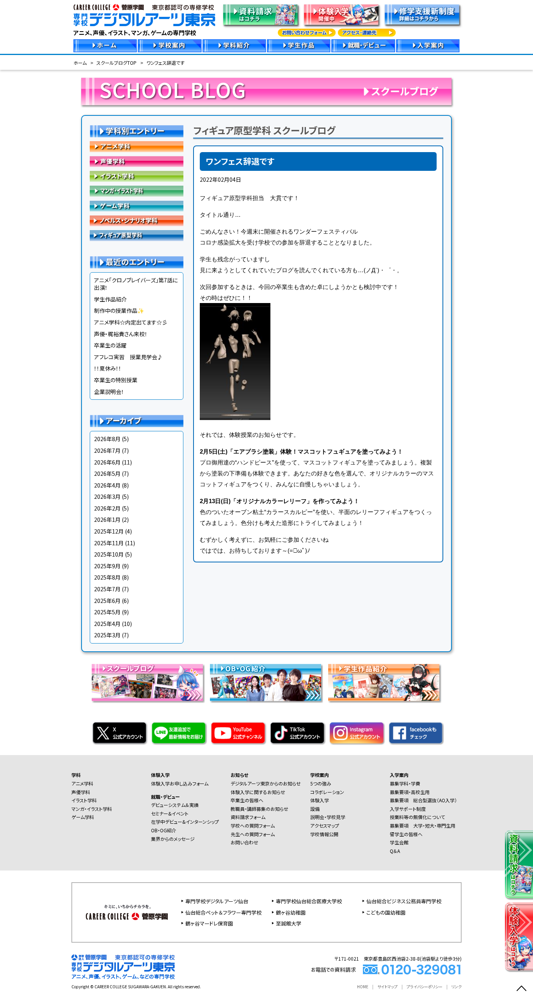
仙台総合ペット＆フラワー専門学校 (223, 912)
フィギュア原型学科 (136, 235)
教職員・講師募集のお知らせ (259, 808)
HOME (362, 986)
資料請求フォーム (248, 817)
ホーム (80, 62)
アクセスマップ (324, 825)
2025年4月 (107, 624)
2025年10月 (109, 554)
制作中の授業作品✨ (119, 310)
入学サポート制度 (408, 808)
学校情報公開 (324, 834)
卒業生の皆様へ (247, 800)
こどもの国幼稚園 (385, 912)
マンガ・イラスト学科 (136, 191)
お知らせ (239, 774)
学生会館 (399, 842)
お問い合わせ (244, 842)
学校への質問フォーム (253, 825)
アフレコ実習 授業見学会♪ (128, 357)
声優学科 (136, 161)
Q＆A (395, 851)
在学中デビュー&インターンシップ (185, 821)
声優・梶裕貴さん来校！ (120, 334)
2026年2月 (107, 508)
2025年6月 (107, 601)
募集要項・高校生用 (410, 792)
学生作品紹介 (110, 299)
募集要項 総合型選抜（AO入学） (423, 800)
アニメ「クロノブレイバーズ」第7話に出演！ (136, 284)
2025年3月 (107, 635)
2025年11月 (109, 543)
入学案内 (399, 774)
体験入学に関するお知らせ (258, 792)
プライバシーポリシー (424, 986)
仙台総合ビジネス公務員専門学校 (403, 901)
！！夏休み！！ (107, 368)
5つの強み (320, 783)
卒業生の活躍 (110, 345)
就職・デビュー (165, 796)
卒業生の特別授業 (115, 380)
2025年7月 (107, 589)
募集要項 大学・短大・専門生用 (422, 825)
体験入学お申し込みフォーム (179, 783)
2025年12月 (109, 531)
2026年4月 (107, 485)
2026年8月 (107, 439)
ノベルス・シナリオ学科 (136, 220)
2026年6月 (107, 462)
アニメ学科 (136, 146)
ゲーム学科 (136, 205)
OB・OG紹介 (163, 830)
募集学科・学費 (405, 783)
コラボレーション (327, 792)
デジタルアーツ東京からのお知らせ (266, 783)
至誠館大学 (288, 923)
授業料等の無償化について (417, 817)
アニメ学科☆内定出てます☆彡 (130, 322)
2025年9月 (107, 566)
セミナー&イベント (169, 813)
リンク (456, 986)
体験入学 (160, 774)
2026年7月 (107, 450)
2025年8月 (107, 577)
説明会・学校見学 (327, 817)
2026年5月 (107, 473)
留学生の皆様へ (406, 834)
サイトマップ (387, 986)
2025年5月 (107, 612)
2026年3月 (107, 496)
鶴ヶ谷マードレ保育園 (209, 923)
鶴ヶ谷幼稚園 (291, 912)
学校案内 (319, 774)
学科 (76, 774)
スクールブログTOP (116, 62)
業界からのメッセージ (173, 838)
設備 (315, 808)
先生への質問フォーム (253, 834)
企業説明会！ (109, 391)
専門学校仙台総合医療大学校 (309, 901)
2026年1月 (107, 519)
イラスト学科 (136, 176)
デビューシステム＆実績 (175, 804)
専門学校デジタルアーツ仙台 (216, 901)
